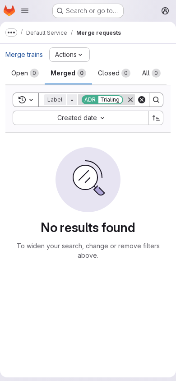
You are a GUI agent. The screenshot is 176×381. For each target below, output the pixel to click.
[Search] (156, 100)
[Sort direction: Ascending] (156, 118)
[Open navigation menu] (25, 11)
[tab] (25, 73)
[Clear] (141, 99)
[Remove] (130, 99)
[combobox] (80, 118)
